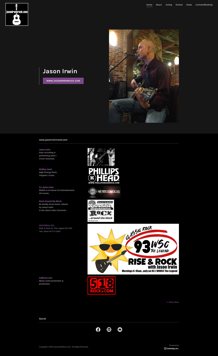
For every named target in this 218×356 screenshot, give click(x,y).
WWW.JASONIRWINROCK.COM (63, 81)
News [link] (189, 5)
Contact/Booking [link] (204, 5)
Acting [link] (169, 5)
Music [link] (159, 5)
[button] (172, 302)
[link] (16, 4)
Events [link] (179, 5)
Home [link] (149, 5)
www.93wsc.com (46, 225)
